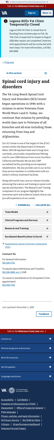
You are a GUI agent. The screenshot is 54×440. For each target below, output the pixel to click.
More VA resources (9, 357)
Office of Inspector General (30, 407)
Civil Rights (22, 399)
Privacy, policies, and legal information (20, 416)
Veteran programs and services (15, 348)
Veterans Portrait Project (13, 428)
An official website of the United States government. (28, 2)
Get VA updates (8, 367)
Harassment (7, 407)
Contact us (6, 338)
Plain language (8, 412)
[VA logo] (4, 13)
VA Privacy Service (10, 420)
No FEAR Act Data (31, 420)
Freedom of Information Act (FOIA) (18, 403)
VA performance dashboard (26, 424)
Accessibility (7, 399)
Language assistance (11, 376)
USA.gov (5, 424)
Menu (45, 12)
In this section (14, 73)
